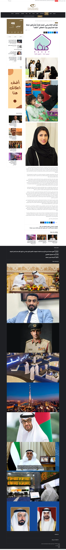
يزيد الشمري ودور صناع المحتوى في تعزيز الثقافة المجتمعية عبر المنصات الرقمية (52, 241)
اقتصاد (37, 13)
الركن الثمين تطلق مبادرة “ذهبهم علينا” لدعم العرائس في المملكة (42, 241)
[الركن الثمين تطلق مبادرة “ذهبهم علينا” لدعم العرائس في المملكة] (41, 237)
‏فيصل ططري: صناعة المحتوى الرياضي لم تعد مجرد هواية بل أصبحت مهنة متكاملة (12, 53)
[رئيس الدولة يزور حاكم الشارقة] (33, 516)
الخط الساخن (42, 13)
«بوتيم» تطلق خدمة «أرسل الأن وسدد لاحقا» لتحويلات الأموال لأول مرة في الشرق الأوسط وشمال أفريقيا (12, 42)
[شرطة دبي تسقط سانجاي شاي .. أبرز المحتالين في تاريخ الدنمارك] (33, 338)
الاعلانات (59, 547)
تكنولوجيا (22, 13)
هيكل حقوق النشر (57, 545)
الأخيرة (15, 36)
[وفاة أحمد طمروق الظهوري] (19, 46)
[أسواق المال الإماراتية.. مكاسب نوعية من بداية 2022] (33, 367)
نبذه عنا (12, 13)
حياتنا (30, 13)
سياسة (33, 13)
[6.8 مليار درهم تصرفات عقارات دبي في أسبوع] (33, 397)
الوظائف (59, 546)
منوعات (47, 13)
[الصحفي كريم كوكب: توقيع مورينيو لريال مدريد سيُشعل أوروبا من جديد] (33, 308)
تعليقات (9, 36)
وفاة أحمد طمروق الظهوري (12, 45)
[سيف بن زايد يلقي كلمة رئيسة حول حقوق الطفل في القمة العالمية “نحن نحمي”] (33, 457)
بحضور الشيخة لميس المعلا (18, 49)
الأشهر (21, 36)
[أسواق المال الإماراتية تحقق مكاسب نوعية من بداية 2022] (33, 486)
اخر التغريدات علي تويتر (55, 539)
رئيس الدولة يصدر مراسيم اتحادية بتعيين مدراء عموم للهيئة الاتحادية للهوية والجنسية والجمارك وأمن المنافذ (12, 59)
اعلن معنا (40, 16)
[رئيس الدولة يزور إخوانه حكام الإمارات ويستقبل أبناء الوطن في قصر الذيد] (33, 427)
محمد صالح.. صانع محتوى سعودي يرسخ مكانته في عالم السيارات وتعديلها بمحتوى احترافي (12, 137)
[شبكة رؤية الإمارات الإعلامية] (33, 7)
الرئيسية (54, 13)
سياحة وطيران (17, 13)
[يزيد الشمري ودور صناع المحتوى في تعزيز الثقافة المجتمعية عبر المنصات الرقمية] (52, 237)
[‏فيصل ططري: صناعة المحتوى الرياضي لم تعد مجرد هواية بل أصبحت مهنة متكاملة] (19, 53)
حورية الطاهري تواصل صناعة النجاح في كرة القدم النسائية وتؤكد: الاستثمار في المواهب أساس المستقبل (31, 242)
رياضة (26, 13)
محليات (51, 13)
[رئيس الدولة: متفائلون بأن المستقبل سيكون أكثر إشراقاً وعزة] (33, 278)
